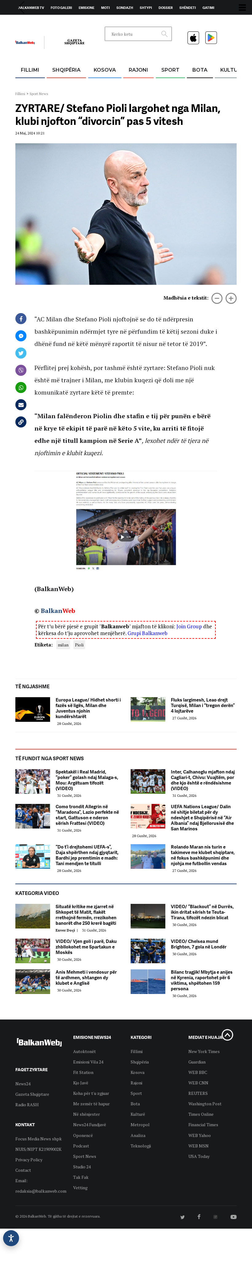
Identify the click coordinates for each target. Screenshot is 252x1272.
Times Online (201, 1114)
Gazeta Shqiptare (32, 1094)
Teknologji (141, 1146)
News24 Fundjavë (89, 1124)
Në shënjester (86, 1114)
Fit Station (83, 1072)
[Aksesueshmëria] (11, 1238)
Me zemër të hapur (91, 1104)
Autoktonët (84, 1051)
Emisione (86, 8)
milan (63, 645)
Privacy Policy (28, 1160)
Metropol (140, 1124)
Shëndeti (187, 8)
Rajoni (138, 70)
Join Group (189, 626)
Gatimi (208, 8)
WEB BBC (197, 1072)
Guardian (197, 1062)
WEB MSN (198, 1146)
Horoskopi (27, 22)
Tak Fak (81, 1177)
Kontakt (73, 22)
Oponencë (83, 1135)
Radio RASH (27, 1104)
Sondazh (124, 8)
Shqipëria (66, 70)
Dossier (166, 8)
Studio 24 (82, 1167)
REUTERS (198, 1093)
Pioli (79, 645)
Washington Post (205, 1104)
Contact (23, 1170)
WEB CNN (198, 1083)
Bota (199, 70)
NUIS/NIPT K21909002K (38, 1149)
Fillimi (30, 70)
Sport (170, 70)
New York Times (204, 1051)
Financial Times (203, 1124)
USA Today (199, 1156)
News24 (51, 22)
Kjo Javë (80, 1083)
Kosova (105, 70)
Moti (105, 8)
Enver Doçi (68, 930)
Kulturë (232, 70)
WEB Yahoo (199, 1135)
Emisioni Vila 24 (88, 1062)
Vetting (80, 1188)
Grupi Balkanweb (147, 633)
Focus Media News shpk (38, 1139)
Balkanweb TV (31, 8)
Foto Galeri (61, 8)
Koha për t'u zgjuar (91, 1093)
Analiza (138, 1135)
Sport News (39, 93)
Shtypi (146, 8)
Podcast (81, 1146)
